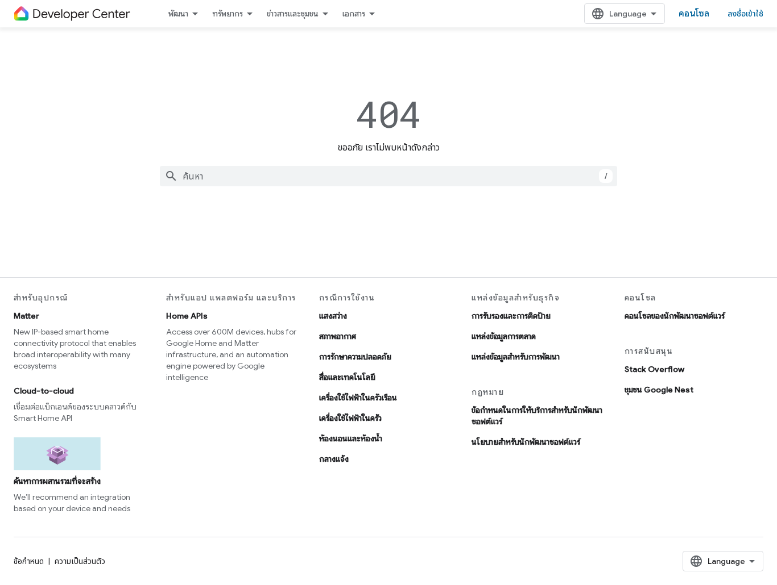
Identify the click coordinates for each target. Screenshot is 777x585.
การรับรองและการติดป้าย (511, 316)
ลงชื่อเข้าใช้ (745, 13)
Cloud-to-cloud (44, 391)
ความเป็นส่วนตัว (80, 561)
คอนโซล (694, 13)
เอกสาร (353, 14)
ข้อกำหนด (29, 561)
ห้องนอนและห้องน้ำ (350, 438)
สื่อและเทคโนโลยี (347, 377)
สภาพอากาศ (337, 336)
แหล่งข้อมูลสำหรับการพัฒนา (516, 357)
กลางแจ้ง (334, 459)
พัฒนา (178, 14)
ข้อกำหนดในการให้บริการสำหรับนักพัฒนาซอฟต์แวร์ (537, 416)
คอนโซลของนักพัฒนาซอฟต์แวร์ (675, 316)
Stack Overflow (654, 369)
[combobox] (388, 176)
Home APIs (187, 316)
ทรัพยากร (227, 14)
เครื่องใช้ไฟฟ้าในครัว (350, 418)
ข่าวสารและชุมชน (293, 14)
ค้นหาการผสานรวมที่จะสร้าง (57, 481)
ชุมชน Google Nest (659, 390)
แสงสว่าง (333, 316)
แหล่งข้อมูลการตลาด (504, 336)
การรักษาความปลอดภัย (355, 357)
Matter (26, 316)
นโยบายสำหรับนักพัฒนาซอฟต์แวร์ (526, 442)
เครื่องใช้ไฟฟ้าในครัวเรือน (358, 397)
